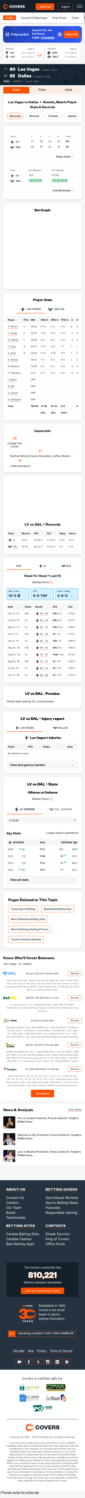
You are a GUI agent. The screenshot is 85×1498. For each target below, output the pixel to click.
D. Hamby (13, 339)
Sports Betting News (62, 1203)
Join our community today (42, 1291)
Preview (53, 116)
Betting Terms (40, 582)
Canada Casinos (19, 1239)
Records (34, 116)
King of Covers (57, 1239)
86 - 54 (44, 668)
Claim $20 (71, 34)
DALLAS (63, 727)
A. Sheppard (14, 399)
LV (14, 539)
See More (43, 1093)
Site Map (19, 1350)
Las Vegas (28, 69)
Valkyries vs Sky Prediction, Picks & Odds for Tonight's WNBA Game (49, 1136)
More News (75, 1109)
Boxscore (15, 116)
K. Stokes (13, 359)
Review (75, 973)
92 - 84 (44, 613)
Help (31, 1350)
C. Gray (12, 346)
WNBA (9, 17)
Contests (56, 1225)
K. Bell (11, 386)
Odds (75, 17)
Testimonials (16, 1217)
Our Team (13, 1207)
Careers (12, 1203)
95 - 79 (44, 633)
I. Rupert (12, 379)
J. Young (12, 333)
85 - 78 (44, 640)
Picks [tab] (42, 89)
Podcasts (53, 1207)
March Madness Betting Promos (29, 929)
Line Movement (61, 190)
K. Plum (12, 353)
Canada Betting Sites (22, 1234)
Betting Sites (20, 1225)
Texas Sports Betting (23, 908)
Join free (45, 6)
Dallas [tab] (59, 309)
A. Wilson (13, 326)
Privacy (42, 1350)
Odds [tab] (68, 89)
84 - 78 (44, 620)
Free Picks (59, 17)
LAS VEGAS (27, 727)
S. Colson (13, 392)
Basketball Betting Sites (57, 908)
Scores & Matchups (34, 17)
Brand (10, 1212)
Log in (65, 6)
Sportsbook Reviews (62, 1198)
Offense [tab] (27, 809)
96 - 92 (44, 647)
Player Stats (63, 156)
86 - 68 (44, 675)
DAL (15, 546)
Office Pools (55, 1244)
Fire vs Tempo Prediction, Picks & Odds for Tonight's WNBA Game (48, 1120)
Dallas (24, 76)
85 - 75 (44, 627)
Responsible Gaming (61, 1212)
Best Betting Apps (20, 1244)
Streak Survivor (58, 1234)
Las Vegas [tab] (33, 309)
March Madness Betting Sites (28, 919)
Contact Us (15, 1198)
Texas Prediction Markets (26, 939)
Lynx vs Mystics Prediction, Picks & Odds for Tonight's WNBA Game (49, 1153)
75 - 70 (44, 661)
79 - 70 (44, 654)
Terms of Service (61, 1350)
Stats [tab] (16, 89)
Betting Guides (62, 1189)
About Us (15, 1189)
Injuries (72, 116)
